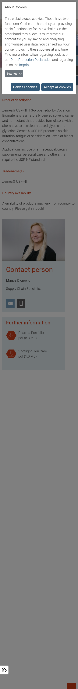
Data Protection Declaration (30, 60)
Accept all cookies (57, 87)
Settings (11, 73)
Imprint (24, 65)
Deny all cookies (25, 87)
